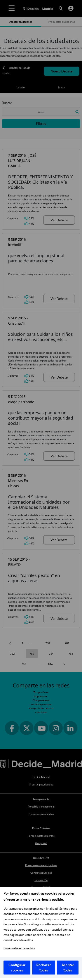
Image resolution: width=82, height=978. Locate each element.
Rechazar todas (43, 967)
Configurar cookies (17, 967)
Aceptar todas (67, 967)
